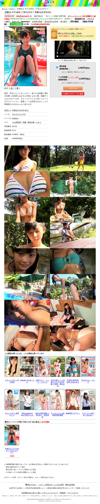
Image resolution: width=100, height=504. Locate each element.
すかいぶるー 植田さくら (12, 414)
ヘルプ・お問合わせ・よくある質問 (51, 484)
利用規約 (63, 493)
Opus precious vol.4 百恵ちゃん (27, 414)
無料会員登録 (70, 484)
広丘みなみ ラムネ (88, 381)
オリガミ (63, 21)
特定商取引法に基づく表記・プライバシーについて (40, 493)
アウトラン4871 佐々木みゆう (88, 414)
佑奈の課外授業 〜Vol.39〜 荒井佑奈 (42, 415)
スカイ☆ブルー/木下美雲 (12, 381)
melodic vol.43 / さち (27, 381)
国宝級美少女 (80, 18)
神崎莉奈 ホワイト (73, 413)
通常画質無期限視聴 (64, 67)
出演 (7, 110)
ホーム (4, 8)
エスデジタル (37, 21)
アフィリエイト (72, 493)
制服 (24, 122)
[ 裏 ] (17, 88)
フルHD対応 (16, 122)
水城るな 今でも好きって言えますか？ (12, 450)
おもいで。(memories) (21, 21)
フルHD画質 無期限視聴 (68, 78)
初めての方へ (32, 484)
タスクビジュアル (51, 21)
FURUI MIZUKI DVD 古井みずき (73, 381)
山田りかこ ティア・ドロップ (42, 381)
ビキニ (12, 8)
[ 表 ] (11, 88)
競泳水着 (31, 122)
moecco (15, 118)
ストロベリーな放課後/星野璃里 (58, 414)
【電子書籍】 (74, 21)
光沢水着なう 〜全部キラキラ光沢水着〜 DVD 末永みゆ (58, 383)
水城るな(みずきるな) (20, 110)
